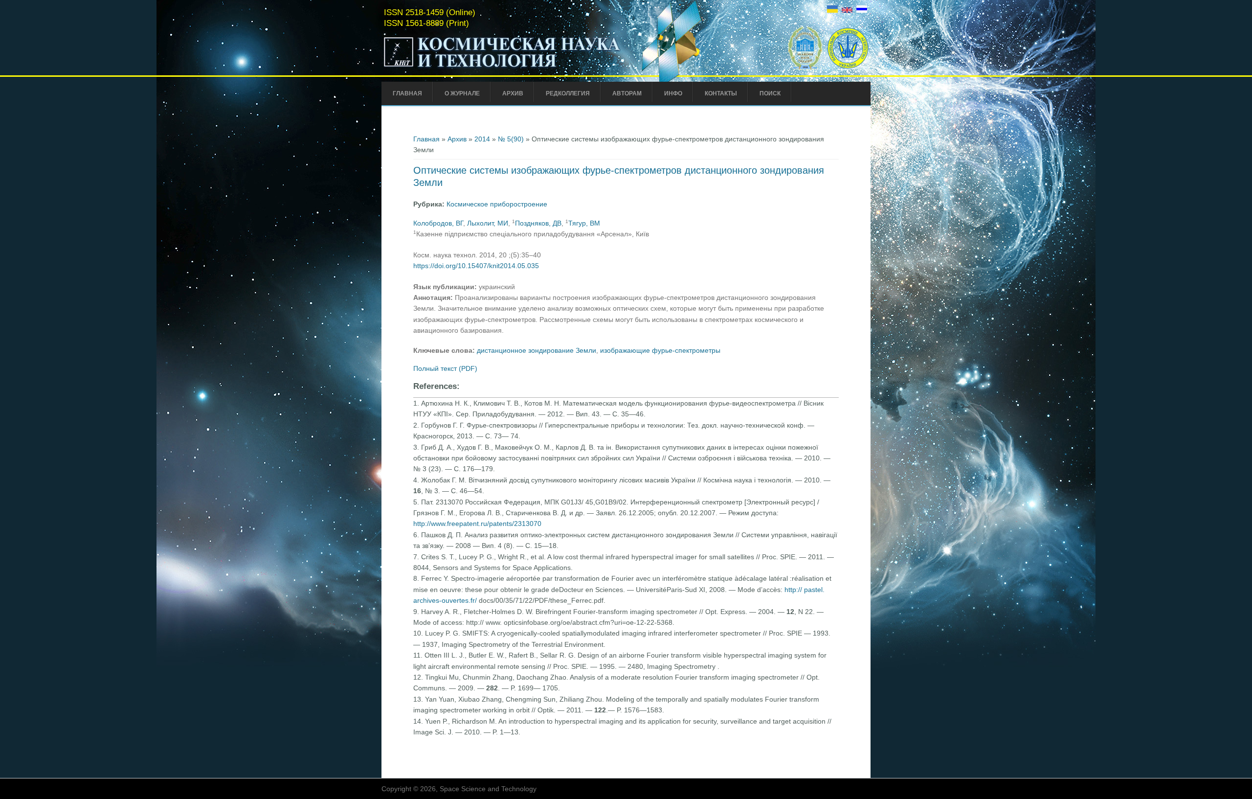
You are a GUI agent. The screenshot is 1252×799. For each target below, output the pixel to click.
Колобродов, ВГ (438, 223)
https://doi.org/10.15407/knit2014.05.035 (476, 266)
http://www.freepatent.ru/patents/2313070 (477, 523)
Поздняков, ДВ (538, 223)
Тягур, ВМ (584, 223)
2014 (482, 139)
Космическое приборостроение (497, 204)
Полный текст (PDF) (445, 368)
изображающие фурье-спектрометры (660, 350)
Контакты (721, 93)
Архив (512, 93)
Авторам (627, 93)
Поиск (770, 93)
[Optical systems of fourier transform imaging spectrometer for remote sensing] (847, 10)
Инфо (673, 93)
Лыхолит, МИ (487, 223)
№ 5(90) (511, 139)
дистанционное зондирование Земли (536, 350)
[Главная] (502, 67)
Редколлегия (568, 93)
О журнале (462, 93)
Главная (407, 93)
